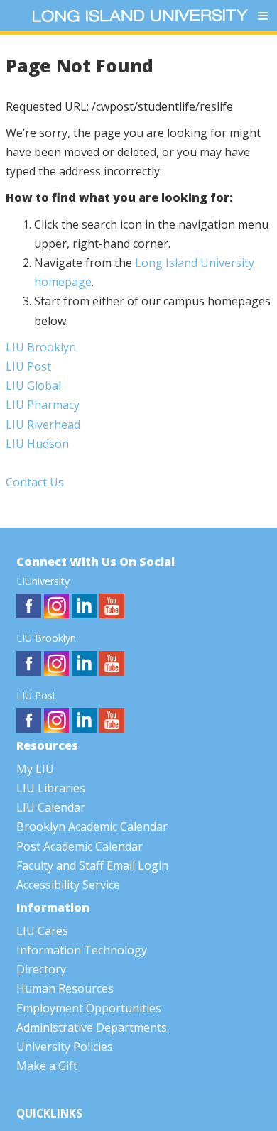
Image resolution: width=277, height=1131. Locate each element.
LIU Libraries (50, 788)
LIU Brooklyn (41, 347)
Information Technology (81, 950)
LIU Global (33, 385)
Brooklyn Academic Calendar (92, 826)
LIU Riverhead (43, 424)
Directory (41, 969)
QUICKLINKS (49, 1113)
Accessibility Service (68, 884)
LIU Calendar (50, 807)
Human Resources (65, 988)
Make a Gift (46, 1065)
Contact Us (35, 482)
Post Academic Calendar (79, 846)
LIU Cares (42, 931)
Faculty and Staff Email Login (92, 865)
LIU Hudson (37, 444)
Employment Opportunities (88, 1008)
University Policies (64, 1046)
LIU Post (28, 366)
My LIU (35, 769)
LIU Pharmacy (43, 404)
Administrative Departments (91, 1027)
